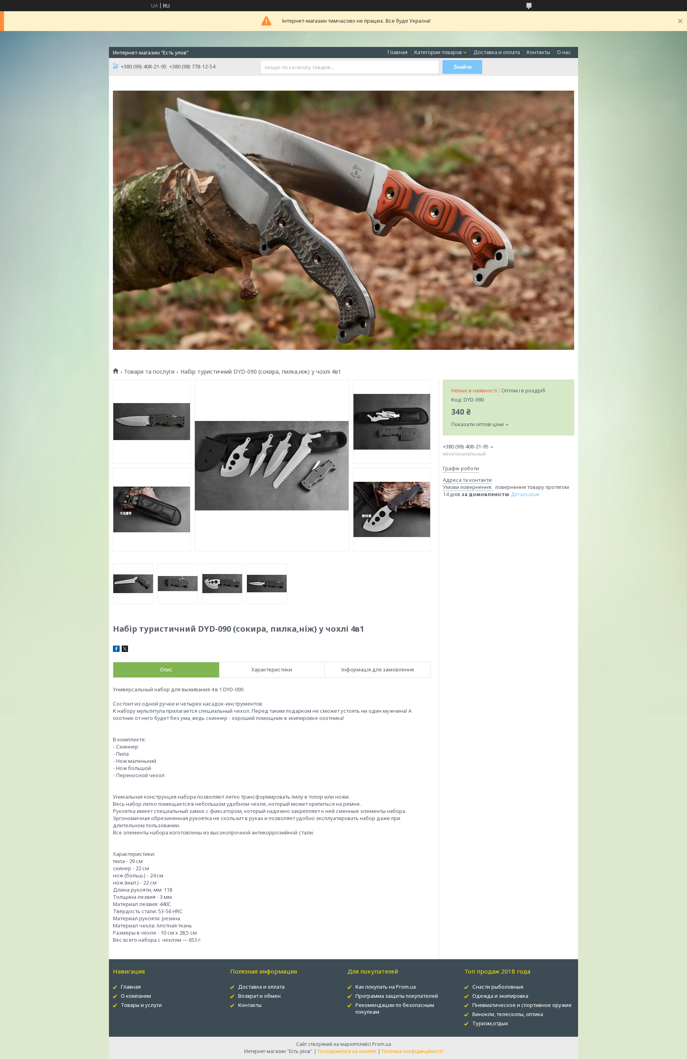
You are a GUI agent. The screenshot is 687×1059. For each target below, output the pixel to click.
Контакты (538, 52)
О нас (564, 52)
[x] (125, 650)
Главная (398, 52)
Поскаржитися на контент (347, 1051)
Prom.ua (381, 1044)
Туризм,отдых (490, 1023)
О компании (136, 995)
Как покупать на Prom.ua (385, 986)
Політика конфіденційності (412, 1051)
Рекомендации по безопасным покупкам (394, 1008)
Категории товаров (438, 52)
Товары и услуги (141, 1005)
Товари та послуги (149, 371)
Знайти (463, 67)
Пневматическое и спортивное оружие (522, 1005)
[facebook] (116, 650)
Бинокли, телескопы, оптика (507, 1014)
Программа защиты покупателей (396, 995)
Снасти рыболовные (498, 986)
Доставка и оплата (497, 52)
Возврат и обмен (259, 995)
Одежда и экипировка (500, 995)
